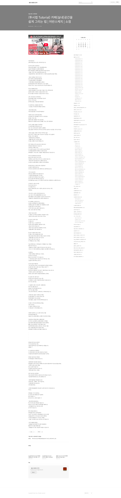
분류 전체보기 (78, 55)
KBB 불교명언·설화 (78, 250)
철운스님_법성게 (78, 181)
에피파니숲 (77, 133)
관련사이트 (86, 493)
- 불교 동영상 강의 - (33, 2)
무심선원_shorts (78, 111)
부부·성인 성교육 (79, 201)
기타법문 (77, 184)
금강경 (77, 95)
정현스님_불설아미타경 (80, 176)
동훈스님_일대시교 (79, 155)
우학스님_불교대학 (79, 166)
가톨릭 (76, 188)
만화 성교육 (78, 198)
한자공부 (76, 195)
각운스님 (77, 143)
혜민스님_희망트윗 (79, 182)
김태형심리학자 (78, 131)
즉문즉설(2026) (78, 86)
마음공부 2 (77, 105)
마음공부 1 (77, 103)
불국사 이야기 (78, 99)
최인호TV (78, 219)
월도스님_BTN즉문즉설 (80, 169)
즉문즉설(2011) (78, 63)
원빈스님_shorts (79, 167)
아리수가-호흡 (77, 224)
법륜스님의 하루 (79, 87)
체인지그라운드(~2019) (79, 235)
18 (81, 46)
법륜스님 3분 (78, 92)
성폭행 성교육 (78, 203)
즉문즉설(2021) (78, 78)
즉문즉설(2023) (78, 81)
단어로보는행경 (78, 214)
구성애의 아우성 (78, 197)
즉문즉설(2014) (78, 68)
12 (83, 44)
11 (81, 44)
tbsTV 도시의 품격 (79, 222)
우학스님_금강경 (79, 164)
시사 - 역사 (77, 216)
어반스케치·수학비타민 (79, 228)
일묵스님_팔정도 (78, 173)
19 (83, 46)
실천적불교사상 (78, 98)
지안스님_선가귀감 (79, 179)
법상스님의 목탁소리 (79, 158)
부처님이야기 (78, 101)
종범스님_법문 (78, 149)
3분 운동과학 (77, 226)
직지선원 (76, 114)
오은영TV (76, 230)
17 (78, 46)
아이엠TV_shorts (78, 129)
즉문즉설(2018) (78, 74)
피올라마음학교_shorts (79, 120)
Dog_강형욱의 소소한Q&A (80, 239)
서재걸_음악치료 (78, 254)
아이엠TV (76, 126)
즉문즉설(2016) (78, 71)
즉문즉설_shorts (79, 93)
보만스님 (77, 145)
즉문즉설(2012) (78, 65)
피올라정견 (77, 116)
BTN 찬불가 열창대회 (79, 256)
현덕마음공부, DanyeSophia (80, 124)
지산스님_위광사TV (79, 178)
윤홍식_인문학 (77, 245)
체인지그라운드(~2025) (79, 237)
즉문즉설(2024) (78, 83)
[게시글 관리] (34, 432)
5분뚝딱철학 (77, 192)
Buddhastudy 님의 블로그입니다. (37, 469)
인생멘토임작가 (78, 190)
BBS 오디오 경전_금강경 (79, 248)
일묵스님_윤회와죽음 (79, 172)
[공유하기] (33, 432)
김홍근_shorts (78, 109)
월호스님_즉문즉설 (79, 170)
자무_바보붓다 (78, 148)
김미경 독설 (77, 209)
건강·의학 (77, 137)
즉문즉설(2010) (78, 62)
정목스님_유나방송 (79, 175)
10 (78, 44)
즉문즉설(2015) (78, 69)
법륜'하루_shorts (79, 89)
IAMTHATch (77, 122)
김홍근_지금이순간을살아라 (80, 107)
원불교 (76, 243)
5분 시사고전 (78, 218)
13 (85, 44)
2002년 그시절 (78, 90)
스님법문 (77, 141)
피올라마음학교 (78, 118)
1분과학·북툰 (77, 135)
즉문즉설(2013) (78, 66)
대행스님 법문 (78, 152)
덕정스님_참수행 (78, 154)
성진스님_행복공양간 (79, 163)
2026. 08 (83, 37)
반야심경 (77, 96)
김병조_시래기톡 (78, 211)
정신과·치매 (77, 139)
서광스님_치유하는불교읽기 (80, 161)
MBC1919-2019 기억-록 (80, 221)
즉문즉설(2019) (78, 75)
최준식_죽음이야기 (78, 252)
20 (85, 46)
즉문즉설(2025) (78, 84)
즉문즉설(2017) (78, 72)
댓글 (29, 462)
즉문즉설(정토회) (79, 58)
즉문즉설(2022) (78, 80)
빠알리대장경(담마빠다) (79, 207)
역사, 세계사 (77, 186)
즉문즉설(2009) (78, 60)
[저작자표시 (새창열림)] (42, 431)
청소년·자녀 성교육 (79, 200)
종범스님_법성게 (78, 151)
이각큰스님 (77, 146)
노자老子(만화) (77, 205)
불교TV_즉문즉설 (79, 160)
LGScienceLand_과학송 (79, 241)
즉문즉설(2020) (78, 77)
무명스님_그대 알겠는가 (80, 157)
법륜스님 (77, 57)
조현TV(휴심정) (77, 233)
